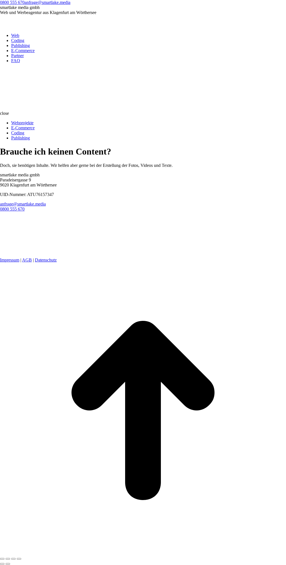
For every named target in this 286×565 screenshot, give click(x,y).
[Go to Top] (143, 552)
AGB (27, 260)
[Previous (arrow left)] (2, 564)
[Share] (8, 559)
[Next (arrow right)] (8, 564)
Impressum (9, 260)
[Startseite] (42, 108)
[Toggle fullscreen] (13, 559)
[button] (143, 113)
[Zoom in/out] (19, 559)
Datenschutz (46, 260)
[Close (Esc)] (2, 559)
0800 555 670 (12, 2)
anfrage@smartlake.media (47, 2)
